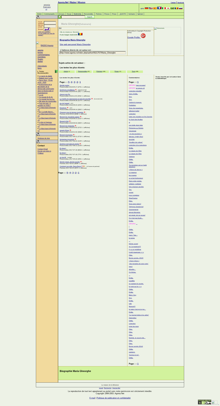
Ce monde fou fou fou (46, 99)
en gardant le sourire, (136, 283)
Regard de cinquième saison (69, 117)
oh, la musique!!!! (135, 246)
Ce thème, (132, 272)
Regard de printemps (67, 126)
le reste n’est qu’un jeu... (137, 309)
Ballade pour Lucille (46, 78)
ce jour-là (63, 157)
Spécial (140, 14)
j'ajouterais (132, 131)
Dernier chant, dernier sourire (70, 162)
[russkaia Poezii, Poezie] (180, 8)
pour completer (134, 195)
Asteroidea (132, 318)
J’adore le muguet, (135, 102)
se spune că (140, 88)
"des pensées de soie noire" (138, 264)
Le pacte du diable (45, 76)
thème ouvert (133, 244)
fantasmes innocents (67, 139)
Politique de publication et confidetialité (114, 398)
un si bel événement (136, 178)
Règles (73, 2)
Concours (61, 14)
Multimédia (77, 14)
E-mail (92, 398)
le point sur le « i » (135, 286)
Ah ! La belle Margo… (46, 112)
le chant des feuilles (136, 119)
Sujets (40, 59)
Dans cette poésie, (135, 181)
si (129, 122)
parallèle (132, 281)
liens (40, 68)
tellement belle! (134, 111)
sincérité (132, 139)
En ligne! (63, 148)
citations (132, 156)
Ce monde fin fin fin (46, 97)
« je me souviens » (135, 134)
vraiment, (132, 352)
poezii (101, 388)
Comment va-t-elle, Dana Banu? (71, 166)
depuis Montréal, (134, 212)
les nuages (132, 175)
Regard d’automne (66, 135)
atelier (40, 61)
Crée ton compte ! (44, 32)
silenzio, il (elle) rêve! (136, 136)
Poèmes (99, 14)
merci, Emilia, (133, 94)
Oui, (130, 189)
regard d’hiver (64, 130)
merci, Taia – (133, 235)
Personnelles (88, 14)
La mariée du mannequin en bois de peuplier (75, 99)
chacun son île (65, 94)
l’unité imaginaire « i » (136, 252)
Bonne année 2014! (136, 346)
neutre (131, 192)
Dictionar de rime (44, 138)
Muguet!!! (132, 306)
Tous (133, 71)
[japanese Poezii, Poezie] (168, 8)
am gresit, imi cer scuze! (137, 215)
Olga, (131, 255)
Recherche (107, 388)
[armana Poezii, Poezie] (142, 8)
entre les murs (134, 326)
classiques (42, 66)
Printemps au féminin (136, 128)
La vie (41, 95)
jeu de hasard (64, 103)
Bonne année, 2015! (136, 258)
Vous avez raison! (135, 204)
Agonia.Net (63, 2)
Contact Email (43, 149)
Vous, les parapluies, (136, 108)
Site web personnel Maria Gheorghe (75, 44)
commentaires (44, 55)
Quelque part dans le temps (69, 144)
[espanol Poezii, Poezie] (155, 8)
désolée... (132, 269)
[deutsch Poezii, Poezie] (146, 8)
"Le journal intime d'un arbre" (139, 315)
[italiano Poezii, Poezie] (164, 8)
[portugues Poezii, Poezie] (172, 8)
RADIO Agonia (47, 45)
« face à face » (134, 261)
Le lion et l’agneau (45, 122)
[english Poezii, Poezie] (151, 8)
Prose (114, 14)
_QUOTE (122, 14)
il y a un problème (135, 249)
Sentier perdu (64, 85)
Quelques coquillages (67, 90)
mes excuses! (140, 85)
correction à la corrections (138, 145)
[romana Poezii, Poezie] (176, 8)
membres (42, 57)
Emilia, (131, 148)
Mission (81, 2)
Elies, (131, 201)
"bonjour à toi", (134, 355)
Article (39, 14)
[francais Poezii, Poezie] (159, 8)
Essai (69, 14)
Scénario (131, 14)
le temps (132, 238)
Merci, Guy (132, 295)
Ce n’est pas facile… (136, 218)
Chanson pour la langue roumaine (71, 112)
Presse (107, 14)
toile (130, 303)
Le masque (133, 172)
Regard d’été (64, 121)
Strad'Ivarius (133, 198)
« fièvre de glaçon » (136, 169)
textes (40, 52)
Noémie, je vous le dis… (137, 338)
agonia (40, 50)
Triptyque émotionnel (136, 207)
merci (130, 266)
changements (133, 209)
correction (132, 114)
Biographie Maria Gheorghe (72, 40)
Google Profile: (134, 37)
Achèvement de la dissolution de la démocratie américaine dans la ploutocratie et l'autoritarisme (46, 89)
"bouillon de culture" (136, 142)
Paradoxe (63, 108)
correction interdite (135, 91)
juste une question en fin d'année (140, 116)
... (136, 224)
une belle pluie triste (136, 125)
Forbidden (132, 105)
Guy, (130, 97)
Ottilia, (131, 159)
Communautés (49, 14)
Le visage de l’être (135, 151)
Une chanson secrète (136, 187)
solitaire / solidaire (135, 184)
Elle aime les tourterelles (47, 101)
